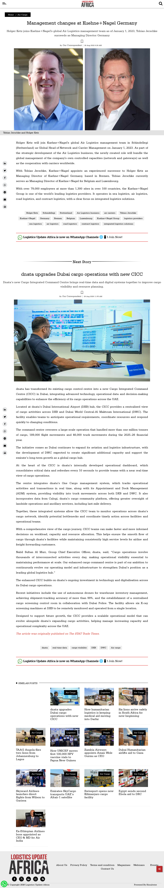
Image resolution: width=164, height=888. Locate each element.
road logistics (70, 223)
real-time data (60, 647)
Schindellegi (49, 213)
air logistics (52, 223)
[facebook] (4, 177)
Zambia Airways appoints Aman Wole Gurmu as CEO (98, 753)
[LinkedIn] (4, 163)
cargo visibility (79, 647)
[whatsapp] (4, 185)
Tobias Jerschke (128, 213)
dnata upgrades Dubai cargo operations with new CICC (82, 274)
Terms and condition (102, 864)
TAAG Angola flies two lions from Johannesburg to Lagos (28, 754)
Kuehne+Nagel (27, 218)
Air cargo (115, 647)
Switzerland (66, 213)
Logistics (105, 692)
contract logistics (90, 223)
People (106, 732)
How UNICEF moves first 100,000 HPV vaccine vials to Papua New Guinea (64, 755)
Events (153, 864)
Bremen (58, 218)
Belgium (71, 218)
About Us (61, 864)
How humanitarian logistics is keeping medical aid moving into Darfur (97, 714)
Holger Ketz (32, 213)
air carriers (109, 213)
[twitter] (4, 170)
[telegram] (4, 192)
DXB (93, 647)
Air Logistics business (88, 213)
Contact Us (107, 868)
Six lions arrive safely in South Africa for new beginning (133, 712)
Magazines (124, 864)
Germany (44, 218)
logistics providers (133, 218)
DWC (103, 647)
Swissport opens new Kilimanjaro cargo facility (99, 794)
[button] (82, 42)
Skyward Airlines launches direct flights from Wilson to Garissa (30, 795)
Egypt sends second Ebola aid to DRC (132, 792)
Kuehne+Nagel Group (108, 218)
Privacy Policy (78, 864)
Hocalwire (152, 884)
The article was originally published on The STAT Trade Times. (58, 633)
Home (11, 14)
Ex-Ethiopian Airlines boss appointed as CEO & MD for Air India (30, 835)
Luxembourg (86, 218)
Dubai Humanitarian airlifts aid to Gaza (132, 751)
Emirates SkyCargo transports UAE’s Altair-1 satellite (63, 794)
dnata (45, 647)
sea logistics (35, 223)
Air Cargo (22, 14)
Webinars (139, 864)
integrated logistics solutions (118, 223)
